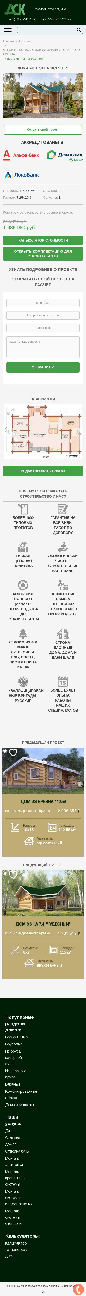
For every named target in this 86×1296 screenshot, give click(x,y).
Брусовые (14, 1044)
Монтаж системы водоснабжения (19, 1198)
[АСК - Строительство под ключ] (17, 9)
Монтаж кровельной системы (15, 1178)
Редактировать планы (43, 471)
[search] (79, 30)
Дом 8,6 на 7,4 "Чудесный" (43, 924)
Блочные (12, 1084)
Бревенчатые (16, 1037)
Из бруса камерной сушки (13, 1058)
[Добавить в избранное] (73, 81)
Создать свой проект (43, 130)
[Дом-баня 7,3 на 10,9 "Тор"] (43, 95)
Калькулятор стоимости (43, 240)
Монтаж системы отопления (14, 1218)
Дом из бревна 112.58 (43, 802)
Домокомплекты (19, 1105)
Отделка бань (17, 1151)
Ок (43, 1291)
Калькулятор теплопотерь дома (16, 1250)
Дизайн (11, 1131)
